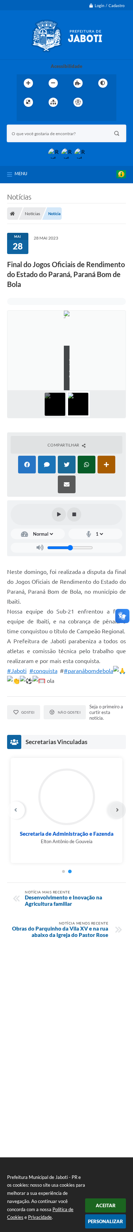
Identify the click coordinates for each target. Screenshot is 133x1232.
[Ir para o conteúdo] (98, 102)
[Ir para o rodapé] (55, 117)
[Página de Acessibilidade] (78, 102)
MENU (21, 173)
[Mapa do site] (53, 102)
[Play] (59, 514)
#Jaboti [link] (17, 671)
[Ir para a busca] (39, 117)
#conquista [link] (43, 671)
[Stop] (74, 514)
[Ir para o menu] (24, 117)
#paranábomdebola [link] (88, 671)
